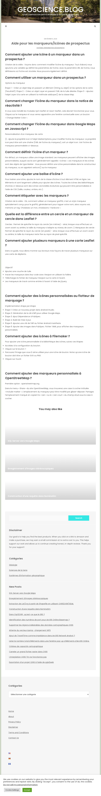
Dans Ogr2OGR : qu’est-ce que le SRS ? (27, 614)
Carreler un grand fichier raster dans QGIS (28, 651)
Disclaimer (13, 727)
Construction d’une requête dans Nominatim (29, 609)
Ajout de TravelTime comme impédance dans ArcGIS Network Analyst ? (42, 635)
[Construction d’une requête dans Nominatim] (50, 486)
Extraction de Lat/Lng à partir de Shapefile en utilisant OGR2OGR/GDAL (41, 603)
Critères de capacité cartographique (26, 646)
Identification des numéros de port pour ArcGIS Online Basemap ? (39, 619)
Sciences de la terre (18, 570)
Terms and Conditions (18, 732)
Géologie (13, 565)
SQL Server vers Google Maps (22, 593)
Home (11, 711)
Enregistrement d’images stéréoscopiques (28, 598)
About (11, 716)
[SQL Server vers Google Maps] (50, 431)
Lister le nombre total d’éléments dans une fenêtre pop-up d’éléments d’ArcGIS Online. (49, 641)
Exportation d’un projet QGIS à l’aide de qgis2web (31, 662)
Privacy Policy (14, 722)
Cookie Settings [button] (12, 790)
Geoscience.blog (50, 10)
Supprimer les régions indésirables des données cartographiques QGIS (41, 625)
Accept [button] (27, 790)
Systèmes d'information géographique (50, 48)
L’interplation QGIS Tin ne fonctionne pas (28, 657)
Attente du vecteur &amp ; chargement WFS (30, 630)
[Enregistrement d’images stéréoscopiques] (50, 459)
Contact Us (13, 738)
